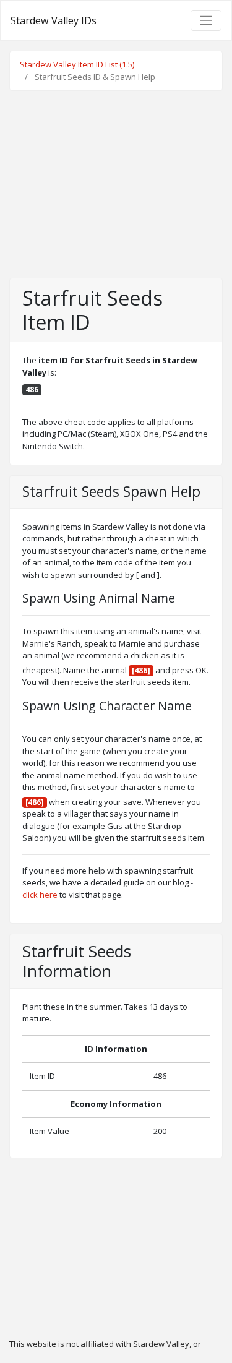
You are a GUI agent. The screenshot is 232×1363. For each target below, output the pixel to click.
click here (40, 894)
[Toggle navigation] (206, 20)
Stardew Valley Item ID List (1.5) (77, 64)
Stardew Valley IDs (54, 20)
